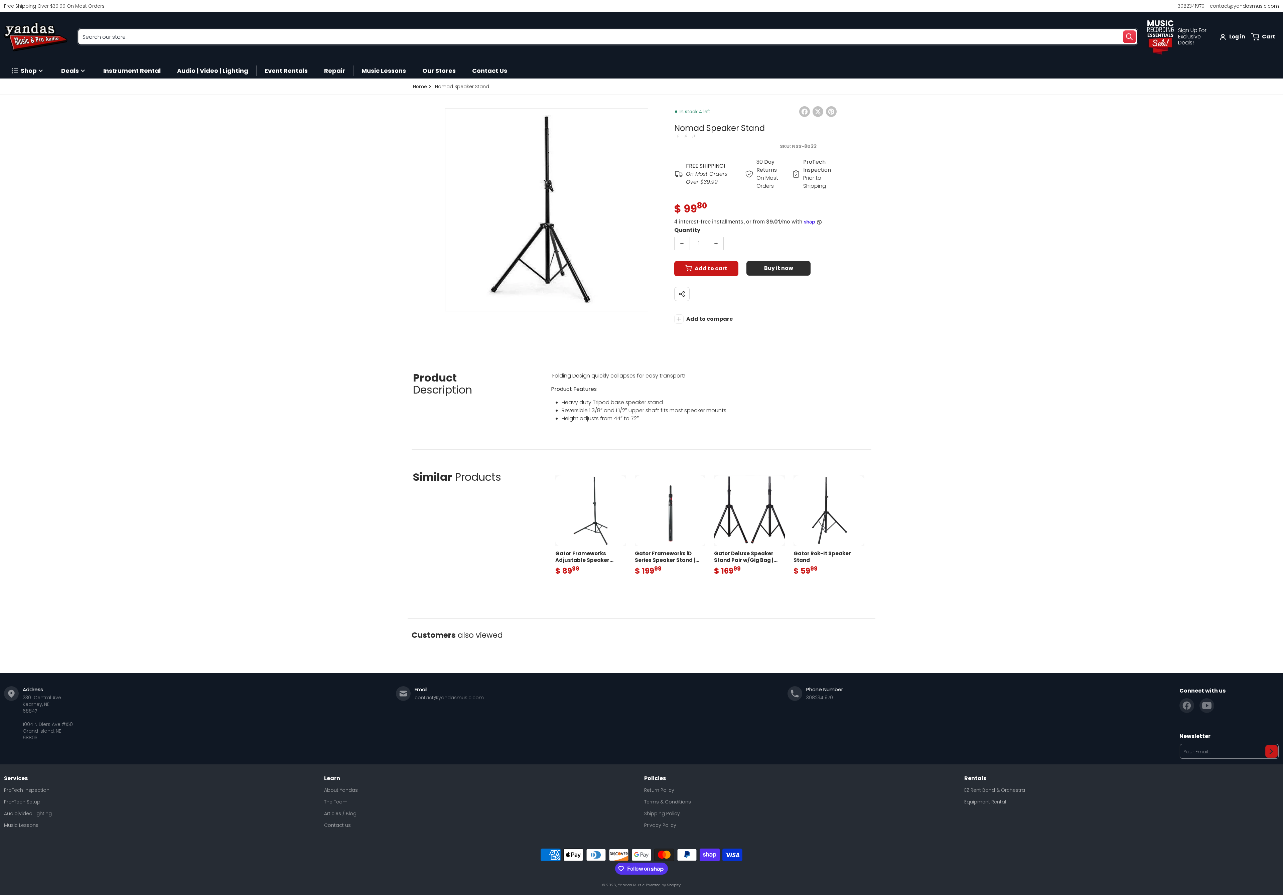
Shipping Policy (662, 813)
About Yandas (341, 790)
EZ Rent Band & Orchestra (994, 790)
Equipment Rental (985, 801)
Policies (655, 778)
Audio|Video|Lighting (28, 813)
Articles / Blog (340, 813)
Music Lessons (21, 825)
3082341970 (1191, 6)
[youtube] (1206, 705)
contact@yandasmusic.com (1244, 6)
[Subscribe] (1271, 751)
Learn (332, 778)
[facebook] (1186, 705)
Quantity (687, 230)
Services (16, 778)
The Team (335, 801)
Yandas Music (631, 885)
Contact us (337, 825)
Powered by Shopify (663, 885)
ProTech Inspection (26, 790)
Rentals (975, 778)
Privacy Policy (660, 825)
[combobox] (607, 36)
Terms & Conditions (667, 801)
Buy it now (778, 268)
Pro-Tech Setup (22, 801)
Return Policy (659, 790)
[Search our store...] (1129, 36)
